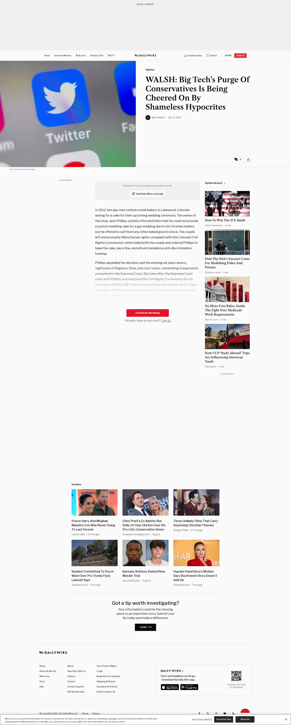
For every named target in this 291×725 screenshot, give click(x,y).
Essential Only (223, 719)
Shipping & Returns (106, 681)
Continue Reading (147, 312)
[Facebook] (199, 713)
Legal (99, 671)
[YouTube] (225, 713)
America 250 (96, 55)
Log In (166, 320)
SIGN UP (240, 55)
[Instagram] (216, 713)
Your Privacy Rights (107, 666)
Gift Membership (75, 691)
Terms (85, 713)
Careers (71, 681)
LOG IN (228, 55)
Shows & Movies (62, 55)
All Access (81, 55)
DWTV (111, 55)
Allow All (245, 719)
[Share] (248, 159)
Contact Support (75, 686)
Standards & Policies (107, 686)
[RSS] (233, 713)
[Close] (286, 719)
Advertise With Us (76, 671)
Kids (41, 686)
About (70, 666)
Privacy (96, 713)
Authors (71, 676)
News (47, 55)
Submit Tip (146, 627)
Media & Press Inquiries (108, 676)
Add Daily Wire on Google (150, 194)
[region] (145, 719)
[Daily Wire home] (145, 55)
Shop (42, 681)
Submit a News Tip (106, 691)
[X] (208, 713)
